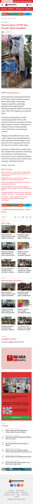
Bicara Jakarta (8, 31)
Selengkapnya (15, 417)
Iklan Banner (25, 495)
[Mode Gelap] (27, 4)
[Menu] (2, 4)
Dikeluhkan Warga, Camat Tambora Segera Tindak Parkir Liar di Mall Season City (14, 179)
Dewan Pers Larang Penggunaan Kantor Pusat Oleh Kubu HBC (15, 397)
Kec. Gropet (26, 210)
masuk (10, 342)
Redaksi (11, 490)
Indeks (17, 497)
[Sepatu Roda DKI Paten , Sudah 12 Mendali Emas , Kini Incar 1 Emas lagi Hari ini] (7, 410)
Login (18, 495)
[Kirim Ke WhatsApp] (30, 217)
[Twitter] (15, 485)
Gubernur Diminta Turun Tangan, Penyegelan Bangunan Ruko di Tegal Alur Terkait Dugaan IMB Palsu (16, 188)
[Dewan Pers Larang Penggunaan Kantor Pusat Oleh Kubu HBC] (16, 385)
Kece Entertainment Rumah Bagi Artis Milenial (17, 444)
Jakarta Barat (5, 22)
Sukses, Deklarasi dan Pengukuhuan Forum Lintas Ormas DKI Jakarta (16, 431)
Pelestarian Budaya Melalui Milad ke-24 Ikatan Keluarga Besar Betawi (15, 183)
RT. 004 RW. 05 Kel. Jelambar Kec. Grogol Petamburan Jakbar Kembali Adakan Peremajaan (14, 198)
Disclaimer (24, 492)
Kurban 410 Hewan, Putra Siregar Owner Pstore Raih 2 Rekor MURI (18, 463)
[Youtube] (18, 485)
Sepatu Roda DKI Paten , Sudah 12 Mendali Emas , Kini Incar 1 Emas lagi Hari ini (21, 410)
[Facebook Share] (15, 217)
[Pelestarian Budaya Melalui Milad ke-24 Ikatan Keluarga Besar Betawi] (8, 246)
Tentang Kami (20, 490)
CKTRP (4, 210)
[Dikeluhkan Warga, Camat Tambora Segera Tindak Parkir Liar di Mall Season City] (25, 229)
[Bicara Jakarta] (10, 4)
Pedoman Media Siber (12, 492)
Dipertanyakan (16, 210)
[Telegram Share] (26, 217)
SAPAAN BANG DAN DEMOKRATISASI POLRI (18, 457)
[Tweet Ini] (19, 217)
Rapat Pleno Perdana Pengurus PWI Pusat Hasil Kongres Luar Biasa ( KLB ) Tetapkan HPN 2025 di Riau (15, 403)
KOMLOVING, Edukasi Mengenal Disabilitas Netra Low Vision (18, 438)
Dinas (9, 210)
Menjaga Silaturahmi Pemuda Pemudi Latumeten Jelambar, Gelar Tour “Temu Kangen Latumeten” (16, 193)
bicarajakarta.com (13, 93)
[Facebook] (11, 485)
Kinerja (3, 212)
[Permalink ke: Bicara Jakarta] (2, 32)
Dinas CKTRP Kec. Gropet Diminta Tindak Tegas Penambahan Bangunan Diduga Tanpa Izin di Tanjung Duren (15, 173)
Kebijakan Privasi (9, 495)
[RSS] (21, 485)
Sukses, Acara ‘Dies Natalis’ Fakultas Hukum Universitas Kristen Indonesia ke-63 (18, 451)
